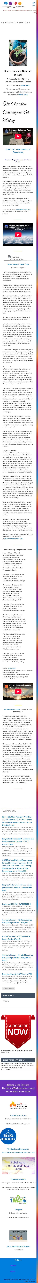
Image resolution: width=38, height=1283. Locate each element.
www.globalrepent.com (23, 209)
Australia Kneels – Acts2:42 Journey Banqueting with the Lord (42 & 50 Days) (17, 957)
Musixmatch (12, 668)
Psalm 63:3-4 (5, 1070)
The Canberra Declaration (18, 1149)
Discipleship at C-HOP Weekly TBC (17, 974)
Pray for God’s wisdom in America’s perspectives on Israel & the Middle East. (17, 887)
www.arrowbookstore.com (13, 538)
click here (25, 85)
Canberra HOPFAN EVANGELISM (16, 904)
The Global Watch (18, 1179)
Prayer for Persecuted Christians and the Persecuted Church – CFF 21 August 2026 (17, 841)
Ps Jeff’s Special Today (12, 709)
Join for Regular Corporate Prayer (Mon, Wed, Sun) (18, 1152)
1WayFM (18, 1209)
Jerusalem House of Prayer (18, 1246)
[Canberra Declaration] (8, 1144)
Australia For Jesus (18, 1115)
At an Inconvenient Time (18, 264)
